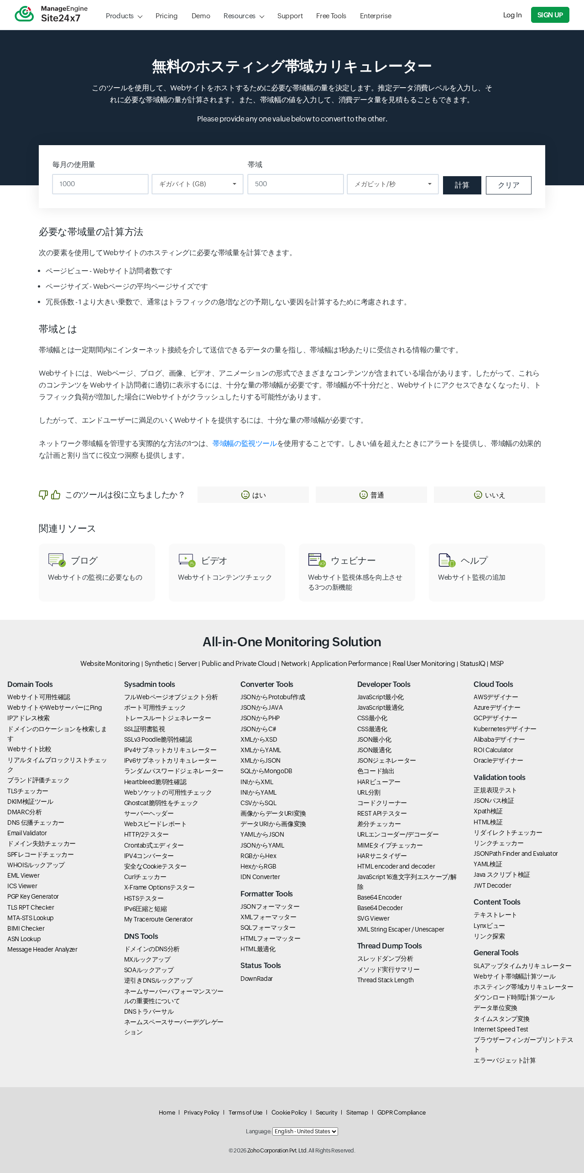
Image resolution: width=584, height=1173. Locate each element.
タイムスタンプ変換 (502, 1018)
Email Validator (27, 833)
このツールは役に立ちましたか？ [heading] (125, 494)
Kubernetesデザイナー (505, 729)
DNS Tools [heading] (141, 936)
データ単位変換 (495, 1007)
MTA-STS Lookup (30, 918)
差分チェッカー (379, 823)
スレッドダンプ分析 (385, 958)
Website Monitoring (110, 663)
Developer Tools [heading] (384, 684)
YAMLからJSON (262, 834)
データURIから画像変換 (273, 823)
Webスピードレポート (155, 823)
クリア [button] (509, 185)
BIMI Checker (26, 928)
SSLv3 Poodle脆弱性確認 (158, 739)
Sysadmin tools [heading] (149, 684)
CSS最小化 (372, 718)
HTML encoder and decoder (396, 866)
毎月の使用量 (73, 164)
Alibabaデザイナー (499, 739)
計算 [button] (462, 185)
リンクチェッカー (498, 843)
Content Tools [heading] (497, 902)
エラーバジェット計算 (505, 1060)
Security (326, 1112)
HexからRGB (258, 866)
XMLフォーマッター (268, 917)
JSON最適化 (374, 750)
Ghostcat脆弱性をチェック (161, 802)
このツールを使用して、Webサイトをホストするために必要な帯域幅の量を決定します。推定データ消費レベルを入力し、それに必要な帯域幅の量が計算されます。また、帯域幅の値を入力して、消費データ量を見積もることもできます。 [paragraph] (292, 94)
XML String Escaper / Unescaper (400, 929)
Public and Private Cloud (239, 663)
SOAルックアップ (149, 970)
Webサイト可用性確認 (38, 697)
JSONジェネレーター (386, 760)
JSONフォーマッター (269, 906)
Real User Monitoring (423, 663)
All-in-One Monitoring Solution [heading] (292, 641)
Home (167, 1112)
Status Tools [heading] (260, 965)
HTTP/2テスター (146, 834)
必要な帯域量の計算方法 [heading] (91, 231)
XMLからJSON (260, 760)
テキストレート (495, 914)
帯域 (255, 164)
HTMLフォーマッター (270, 938)
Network (294, 663)
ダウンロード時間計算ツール (514, 997)
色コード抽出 (376, 771)
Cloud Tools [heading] (493, 684)
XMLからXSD (258, 739)
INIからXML (256, 781)
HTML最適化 (257, 949)
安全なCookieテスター (155, 866)
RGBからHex (258, 855)
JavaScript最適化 (380, 707)
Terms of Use (245, 1112)
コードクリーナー (382, 802)
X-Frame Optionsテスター (159, 887)
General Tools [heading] (496, 952)
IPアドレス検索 (28, 718)
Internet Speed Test (501, 1029)
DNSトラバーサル (149, 1011)
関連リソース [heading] (68, 528)
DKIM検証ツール (30, 801)
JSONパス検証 (494, 800)
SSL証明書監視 (144, 729)
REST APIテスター (382, 813)
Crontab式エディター (154, 845)
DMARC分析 (24, 812)
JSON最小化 (374, 739)
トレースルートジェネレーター (167, 718)
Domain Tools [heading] (30, 684)
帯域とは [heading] (58, 329)
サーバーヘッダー (149, 813)
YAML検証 (488, 864)
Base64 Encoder (379, 897)
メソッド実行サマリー (388, 969)
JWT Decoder (492, 885)
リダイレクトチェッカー (508, 832)
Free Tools (331, 16)
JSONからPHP (260, 718)
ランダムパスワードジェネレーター (174, 771)
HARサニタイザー (382, 855)
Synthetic (159, 663)
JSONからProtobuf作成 (272, 697)
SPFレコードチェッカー (40, 854)
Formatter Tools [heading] (266, 894)
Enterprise (375, 16)
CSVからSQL (258, 802)
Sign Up (550, 15)
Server (188, 663)
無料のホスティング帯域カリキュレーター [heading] (292, 66)
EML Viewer (23, 875)
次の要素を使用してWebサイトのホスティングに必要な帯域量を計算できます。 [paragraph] (168, 252)
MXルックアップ (147, 959)
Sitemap (357, 1112)
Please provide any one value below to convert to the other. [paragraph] (292, 119)
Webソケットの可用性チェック (168, 792)
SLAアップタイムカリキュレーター (522, 965)
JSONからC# (258, 729)
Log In (512, 15)
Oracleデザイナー (498, 760)
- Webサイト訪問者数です (109, 271)
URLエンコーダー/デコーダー (398, 834)
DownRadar (256, 978)
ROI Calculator (493, 750)
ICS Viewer (22, 886)
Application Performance (349, 663)
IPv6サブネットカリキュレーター (170, 760)
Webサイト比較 (29, 749)
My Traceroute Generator (158, 919)
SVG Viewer (373, 918)
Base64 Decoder (380, 907)
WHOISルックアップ (36, 865)
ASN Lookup (24, 939)
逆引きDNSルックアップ (158, 980)
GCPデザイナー (495, 718)
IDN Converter (260, 876)
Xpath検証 (488, 811)
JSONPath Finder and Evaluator (516, 853)
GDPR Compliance (401, 1112)
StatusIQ (472, 663)
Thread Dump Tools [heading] (389, 946)
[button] (253, 495)
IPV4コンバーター (149, 855)
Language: (258, 1131)
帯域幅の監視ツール (245, 443)
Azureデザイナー (497, 707)
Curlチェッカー (145, 876)
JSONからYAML (262, 845)
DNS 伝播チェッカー (35, 822)
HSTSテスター (144, 898)
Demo (201, 16)
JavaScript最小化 (380, 697)
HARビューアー (379, 781)
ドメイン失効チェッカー (41, 843)
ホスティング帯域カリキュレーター (523, 986)
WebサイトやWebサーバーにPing (54, 707)
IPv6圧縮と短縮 (145, 908)
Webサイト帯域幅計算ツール (514, 976)
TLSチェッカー (27, 791)
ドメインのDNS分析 (152, 949)
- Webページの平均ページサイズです (127, 286)
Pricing (166, 16)
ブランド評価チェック (38, 780)
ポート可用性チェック (155, 707)
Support (289, 16)
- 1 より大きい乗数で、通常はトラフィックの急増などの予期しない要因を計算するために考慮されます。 (228, 302)
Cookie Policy (289, 1112)
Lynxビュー (489, 925)
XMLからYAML (260, 750)
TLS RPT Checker (30, 907)
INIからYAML (258, 792)
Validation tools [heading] (499, 777)
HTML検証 (488, 822)
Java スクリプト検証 (502, 874)
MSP (497, 663)
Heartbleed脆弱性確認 (155, 781)
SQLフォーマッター (267, 927)
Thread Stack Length (385, 980)
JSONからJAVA (261, 707)
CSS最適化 (372, 729)
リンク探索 (489, 936)
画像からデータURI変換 (273, 813)
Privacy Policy (201, 1112)
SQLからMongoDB (266, 771)
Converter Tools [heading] (266, 684)
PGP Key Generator (33, 896)
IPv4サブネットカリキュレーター (170, 750)
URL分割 (369, 792)
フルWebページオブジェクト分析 (171, 697)
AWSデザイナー (496, 697)
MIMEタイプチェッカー (390, 845)
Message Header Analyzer (42, 949)
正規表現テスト (495, 790)
